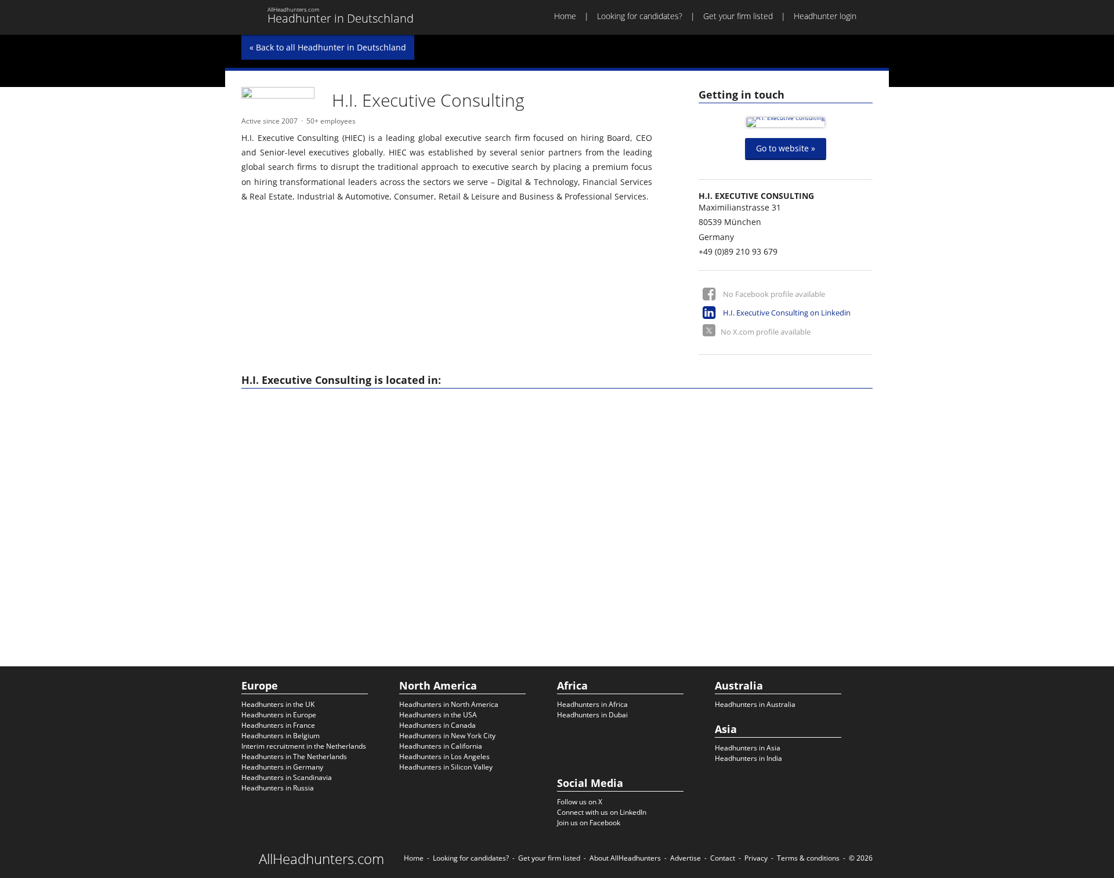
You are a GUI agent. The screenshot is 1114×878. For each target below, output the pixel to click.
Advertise (685, 858)
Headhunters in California (440, 746)
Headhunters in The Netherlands (294, 756)
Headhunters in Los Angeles (444, 756)
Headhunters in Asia (747, 748)
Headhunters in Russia (277, 788)
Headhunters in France (278, 725)
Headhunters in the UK (277, 704)
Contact (722, 858)
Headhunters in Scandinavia (286, 777)
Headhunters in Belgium (280, 736)
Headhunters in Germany (282, 767)
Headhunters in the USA (438, 715)
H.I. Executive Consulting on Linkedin (787, 312)
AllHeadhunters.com (321, 859)
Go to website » (785, 148)
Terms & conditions (808, 858)
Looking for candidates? (639, 15)
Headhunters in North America (448, 704)
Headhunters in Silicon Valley (446, 767)
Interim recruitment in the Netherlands (303, 746)
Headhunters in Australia (755, 704)
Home (565, 15)
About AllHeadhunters (625, 858)
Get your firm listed (738, 15)
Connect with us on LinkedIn (601, 812)
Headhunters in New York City (447, 736)
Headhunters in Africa (592, 704)
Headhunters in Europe (278, 715)
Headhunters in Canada (437, 725)
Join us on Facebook (588, 823)
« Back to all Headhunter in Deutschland (327, 47)
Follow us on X (579, 802)
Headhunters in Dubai (592, 715)
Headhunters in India (748, 758)
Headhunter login (825, 15)
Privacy (756, 858)
